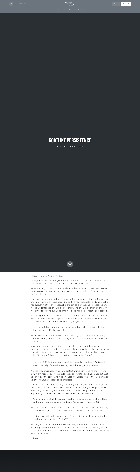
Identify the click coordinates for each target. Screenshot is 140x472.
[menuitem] (57, 10)
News (43, 276)
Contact (126, 4)
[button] (11, 4)
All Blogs (34, 276)
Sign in (116, 4)
